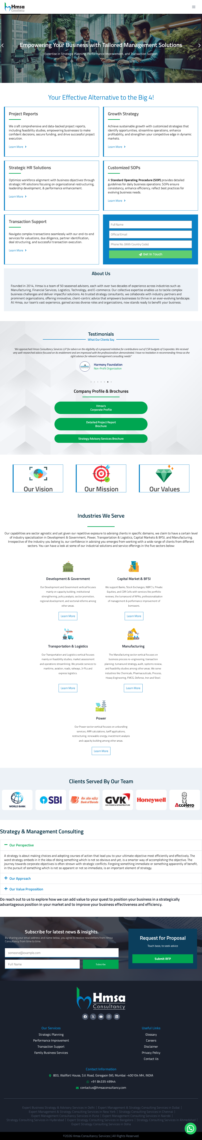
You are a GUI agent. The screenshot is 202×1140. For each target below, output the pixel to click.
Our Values (164, 489)
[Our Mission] (101, 473)
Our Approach (20, 878)
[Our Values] (164, 473)
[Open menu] (193, 7)
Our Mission (101, 489)
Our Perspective (21, 845)
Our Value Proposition (26, 889)
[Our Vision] (38, 473)
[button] (2, 45)
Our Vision (38, 489)
